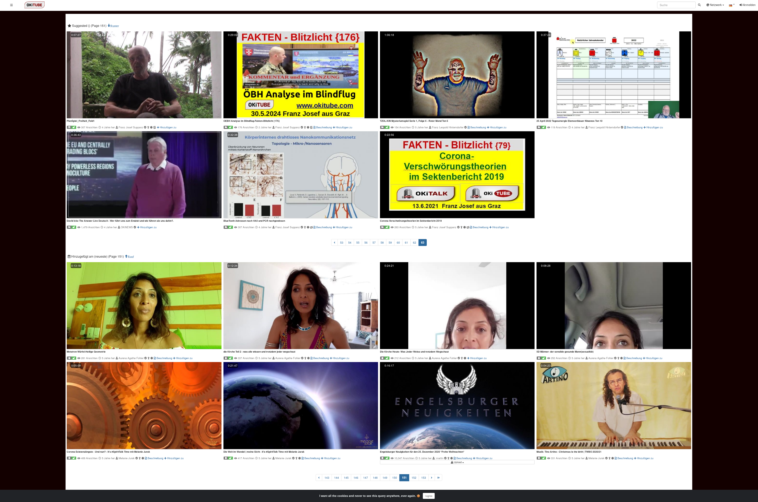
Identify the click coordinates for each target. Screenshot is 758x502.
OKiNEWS (127, 227)
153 (423, 477)
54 (349, 242)
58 (382, 242)
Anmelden (749, 5)
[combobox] (731, 5)
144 (336, 477)
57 (374, 242)
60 (398, 242)
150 (394, 477)
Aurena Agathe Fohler (131, 358)
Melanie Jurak (127, 458)
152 (414, 477)
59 (390, 242)
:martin (439, 458)
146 (356, 477)
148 (375, 477)
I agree (428, 495)
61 (406, 242)
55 (357, 242)
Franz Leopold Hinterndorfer (448, 127)
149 (385, 477)
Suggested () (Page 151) (89, 25)
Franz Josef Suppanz (131, 127)
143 (327, 477)
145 (346, 477)
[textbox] (731, 5)
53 (341, 242)
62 (414, 242)
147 (365, 477)
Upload (457, 462)
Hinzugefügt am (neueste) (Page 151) (97, 256)
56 (366, 242)
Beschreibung (323, 127)
